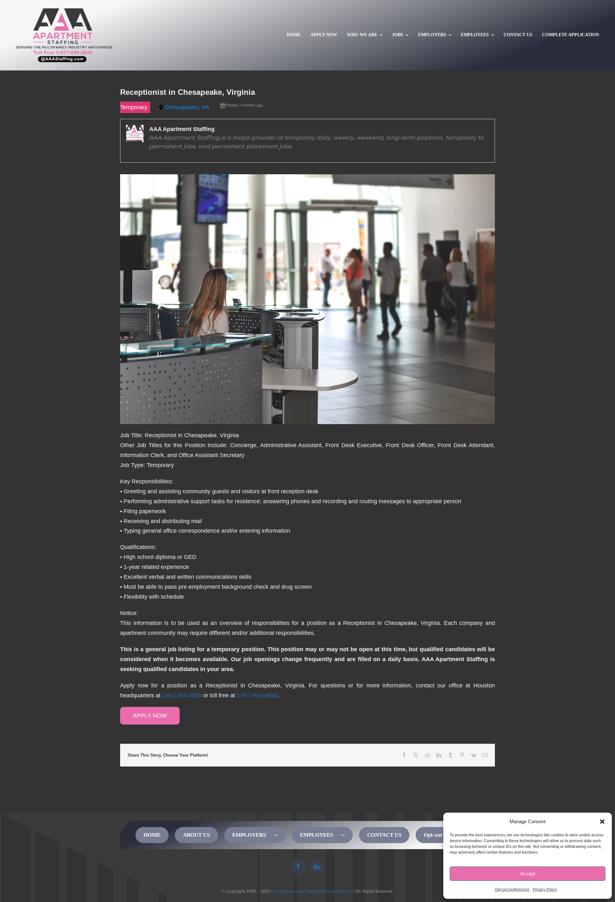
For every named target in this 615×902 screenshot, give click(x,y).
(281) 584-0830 (181, 695)
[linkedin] (316, 866)
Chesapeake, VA (187, 107)
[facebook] (298, 866)
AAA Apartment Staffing (296, 891)
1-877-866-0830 (257, 695)
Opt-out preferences (512, 889)
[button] (602, 821)
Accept (527, 873)
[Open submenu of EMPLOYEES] (347, 835)
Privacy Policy (545, 889)
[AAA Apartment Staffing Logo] (64, 11)
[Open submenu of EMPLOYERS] (279, 835)
